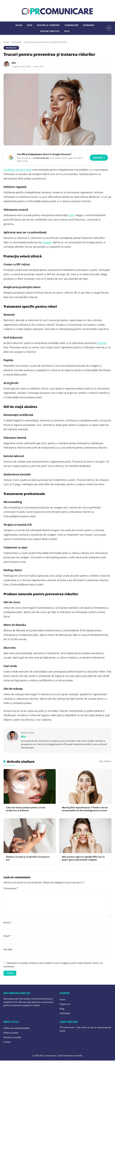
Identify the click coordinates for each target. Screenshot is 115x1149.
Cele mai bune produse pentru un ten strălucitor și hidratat (25, 809)
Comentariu (11, 888)
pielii (71, 215)
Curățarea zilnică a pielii (18, 169)
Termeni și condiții (12, 1037)
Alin (14, 62)
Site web (8, 949)
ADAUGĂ (99, 157)
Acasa (18, 25)
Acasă (6, 42)
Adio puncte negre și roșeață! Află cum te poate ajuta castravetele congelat (83, 858)
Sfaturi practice (49, 31)
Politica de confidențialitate (17, 1028)
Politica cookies (11, 1032)
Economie (88, 25)
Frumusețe (16, 42)
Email (7, 935)
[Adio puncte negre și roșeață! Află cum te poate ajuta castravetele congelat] (85, 835)
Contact (7, 1042)
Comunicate (71, 25)
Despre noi (65, 1004)
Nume (8, 922)
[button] (108, 28)
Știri (29, 25)
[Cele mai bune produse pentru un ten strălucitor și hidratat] (30, 786)
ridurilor (102, 343)
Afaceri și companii (48, 25)
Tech (66, 31)
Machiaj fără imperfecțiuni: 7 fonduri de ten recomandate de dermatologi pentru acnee (85, 809)
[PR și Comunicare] (57, 11)
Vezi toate (104, 761)
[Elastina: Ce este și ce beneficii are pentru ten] (30, 835)
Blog (62, 1008)
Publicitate (65, 1013)
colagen (46, 242)
